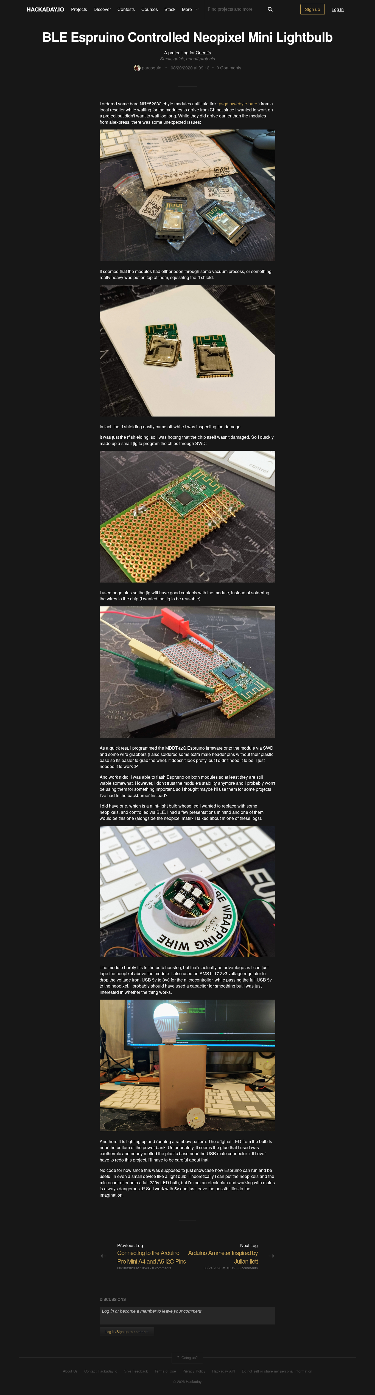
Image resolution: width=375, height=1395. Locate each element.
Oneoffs (203, 52)
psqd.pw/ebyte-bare (238, 103)
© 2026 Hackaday (187, 1381)
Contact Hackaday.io (100, 1371)
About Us (70, 1371)
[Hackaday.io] (45, 9)
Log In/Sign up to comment (127, 1331)
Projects (79, 9)
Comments (229, 67)
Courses (149, 9)
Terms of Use (165, 1371)
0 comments (161, 1267)
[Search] (270, 9)
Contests (126, 9)
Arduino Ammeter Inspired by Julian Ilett (223, 1256)
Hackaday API (223, 1371)
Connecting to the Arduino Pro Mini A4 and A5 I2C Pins (151, 1256)
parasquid (151, 67)
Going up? (189, 1357)
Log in (338, 9)
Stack (169, 9)
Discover (102, 9)
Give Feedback (136, 1371)
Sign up (312, 9)
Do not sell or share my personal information (277, 1371)
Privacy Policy (194, 1371)
